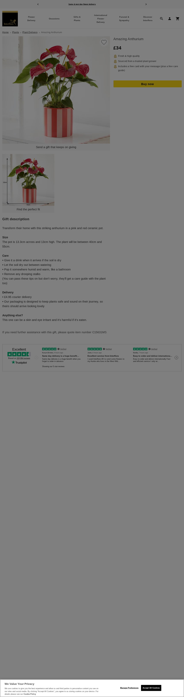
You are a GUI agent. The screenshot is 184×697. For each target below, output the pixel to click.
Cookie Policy (30, 694)
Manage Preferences (129, 688)
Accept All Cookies (151, 688)
